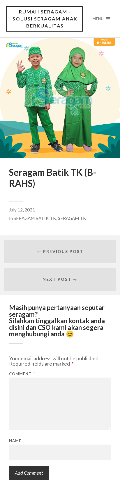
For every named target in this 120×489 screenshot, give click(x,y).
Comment (22, 374)
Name (15, 441)
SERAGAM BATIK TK (35, 218)
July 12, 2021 (22, 209)
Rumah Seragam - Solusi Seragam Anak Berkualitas (45, 18)
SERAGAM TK (72, 218)
